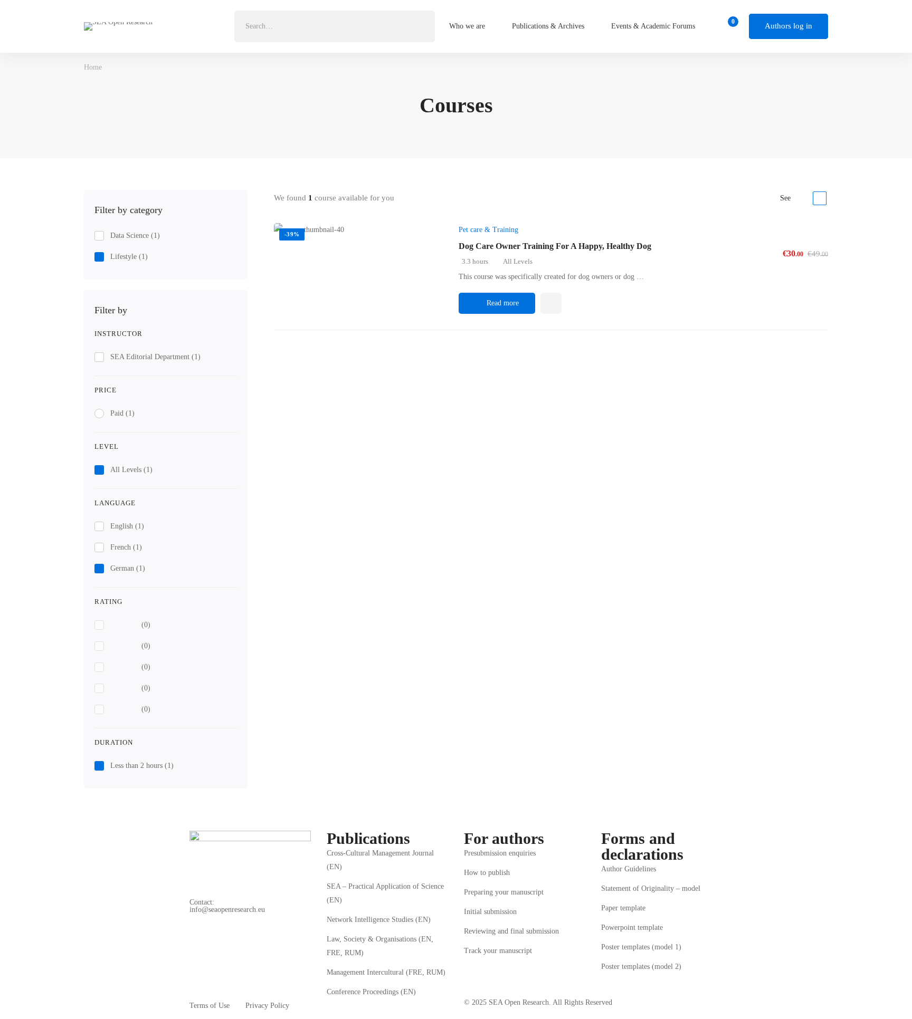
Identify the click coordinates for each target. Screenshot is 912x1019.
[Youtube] (222, 916)
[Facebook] (189, 916)
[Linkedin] (206, 916)
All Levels (131, 470)
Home (93, 67)
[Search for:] (334, 26)
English (127, 526)
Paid (122, 413)
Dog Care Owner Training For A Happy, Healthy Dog (555, 246)
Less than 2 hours (142, 766)
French (126, 547)
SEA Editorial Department (155, 357)
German (127, 568)
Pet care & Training (488, 230)
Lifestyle (129, 257)
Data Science (135, 235)
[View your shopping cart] (730, 26)
